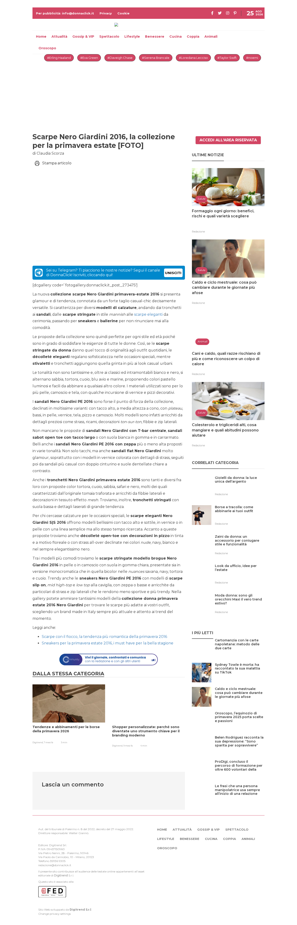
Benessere (154, 36)
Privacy (106, 13)
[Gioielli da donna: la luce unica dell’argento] (240, 487)
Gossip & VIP (83, 36)
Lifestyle (132, 36)
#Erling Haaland (59, 58)
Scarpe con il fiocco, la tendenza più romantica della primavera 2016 (104, 636)
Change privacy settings (54, 913)
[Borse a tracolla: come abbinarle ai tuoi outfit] (240, 516)
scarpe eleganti (149, 314)
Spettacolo (109, 36)
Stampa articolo (56, 163)
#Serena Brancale (155, 58)
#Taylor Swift (227, 58)
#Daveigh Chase (119, 58)
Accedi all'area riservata (228, 140)
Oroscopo (47, 48)
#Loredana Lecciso (193, 58)
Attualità (59, 36)
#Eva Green (89, 58)
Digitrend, (38, 742)
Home (41, 36)
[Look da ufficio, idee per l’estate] (240, 575)
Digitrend (61, 875)
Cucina (175, 36)
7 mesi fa (48, 742)
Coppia (193, 36)
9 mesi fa (128, 745)
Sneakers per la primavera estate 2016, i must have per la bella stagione (107, 643)
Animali (210, 36)
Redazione (198, 231)
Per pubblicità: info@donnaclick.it (65, 13)
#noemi (252, 58)
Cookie (123, 13)
